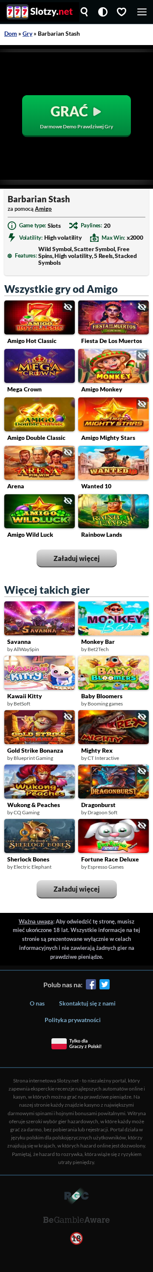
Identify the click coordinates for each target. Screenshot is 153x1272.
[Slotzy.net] (39, 12)
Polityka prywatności (73, 1019)
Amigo (43, 208)
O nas (37, 1003)
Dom (10, 33)
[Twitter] (104, 985)
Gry (27, 33)
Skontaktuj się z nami (87, 1003)
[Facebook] (91, 985)
